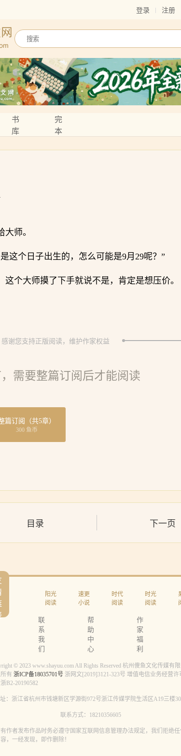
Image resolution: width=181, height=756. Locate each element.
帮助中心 (90, 634)
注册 (168, 10)
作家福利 (140, 634)
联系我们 (41, 634)
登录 (143, 10)
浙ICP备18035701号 (38, 674)
